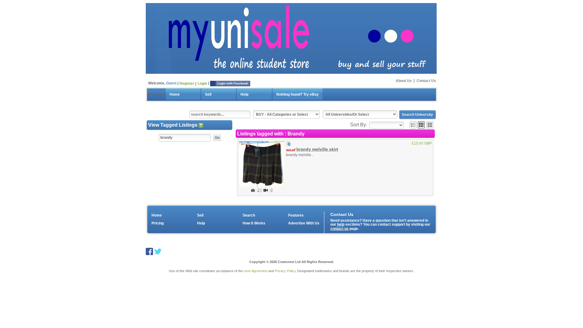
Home (174, 94)
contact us (339, 229)
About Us (404, 80)
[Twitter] (158, 251)
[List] (421, 124)
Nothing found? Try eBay (297, 94)
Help (244, 94)
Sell (208, 94)
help (340, 224)
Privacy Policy (285, 271)
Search (249, 215)
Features (296, 215)
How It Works (254, 223)
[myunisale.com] (291, 37)
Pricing (158, 223)
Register (186, 83)
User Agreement (256, 271)
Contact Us (426, 80)
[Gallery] (429, 124)
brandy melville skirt (317, 149)
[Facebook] (149, 251)
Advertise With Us (303, 223)
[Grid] (413, 124)
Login (202, 83)
